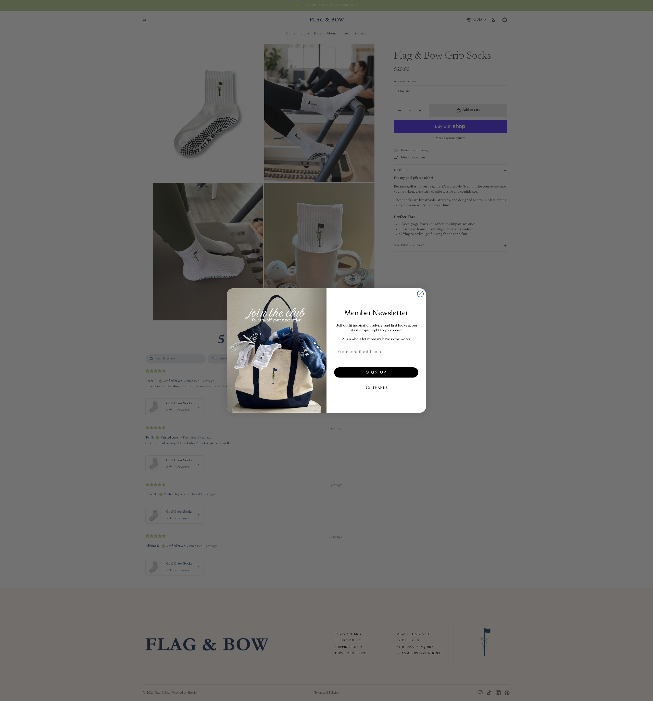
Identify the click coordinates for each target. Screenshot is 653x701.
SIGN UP (376, 372)
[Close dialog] (420, 294)
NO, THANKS (376, 388)
